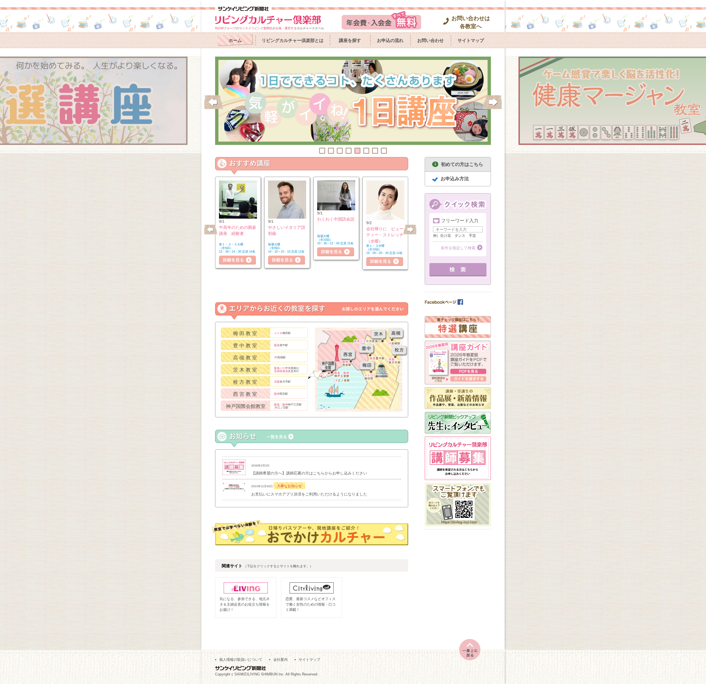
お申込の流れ (390, 40)
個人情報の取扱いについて (240, 660)
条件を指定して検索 (458, 248)
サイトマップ (471, 40)
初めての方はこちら (462, 164)
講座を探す (350, 40)
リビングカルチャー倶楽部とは (292, 40)
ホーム (235, 40)
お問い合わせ (430, 40)
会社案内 (280, 660)
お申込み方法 (455, 178)
